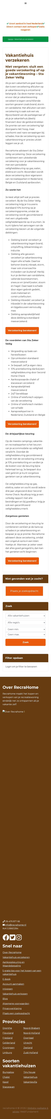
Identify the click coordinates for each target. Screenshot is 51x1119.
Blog (5, 998)
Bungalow (8, 1072)
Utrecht (27, 1043)
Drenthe (7, 1028)
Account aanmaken (13, 984)
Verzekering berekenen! (22, 330)
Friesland (8, 1038)
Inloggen (8, 989)
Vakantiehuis (30, 1077)
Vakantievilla (30, 1082)
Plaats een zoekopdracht (16, 1013)
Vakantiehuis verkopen (15, 994)
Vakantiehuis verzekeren (16, 957)
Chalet (6, 1077)
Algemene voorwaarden (16, 1003)
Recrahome (25, 15)
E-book (6, 979)
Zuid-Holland (30, 1052)
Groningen (8, 1047)
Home (10, 39)
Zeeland (28, 1047)
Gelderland (9, 1043)
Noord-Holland (31, 1033)
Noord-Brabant (31, 1028)
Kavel (6, 1082)
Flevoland (8, 1033)
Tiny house (29, 1072)
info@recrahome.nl (15, 925)
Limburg (7, 1052)
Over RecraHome (12, 952)
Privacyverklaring (12, 1008)
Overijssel (28, 1038)
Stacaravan (9, 1087)
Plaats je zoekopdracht (24, 591)
